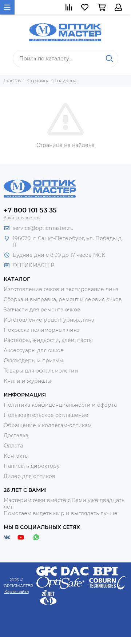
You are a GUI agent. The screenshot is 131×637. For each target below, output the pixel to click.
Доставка (16, 435)
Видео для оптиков (29, 476)
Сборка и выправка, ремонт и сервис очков (63, 299)
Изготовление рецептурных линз (49, 319)
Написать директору (32, 466)
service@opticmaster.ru (43, 228)
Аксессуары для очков (34, 350)
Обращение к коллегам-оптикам (48, 425)
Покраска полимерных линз (41, 330)
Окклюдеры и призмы (33, 360)
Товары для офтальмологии (41, 370)
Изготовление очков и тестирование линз (61, 289)
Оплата (13, 445)
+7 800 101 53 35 (30, 210)
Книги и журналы (27, 381)
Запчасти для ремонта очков (42, 309)
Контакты (16, 456)
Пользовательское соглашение (46, 415)
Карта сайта (16, 591)
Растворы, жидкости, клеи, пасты (48, 340)
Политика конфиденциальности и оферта (60, 405)
